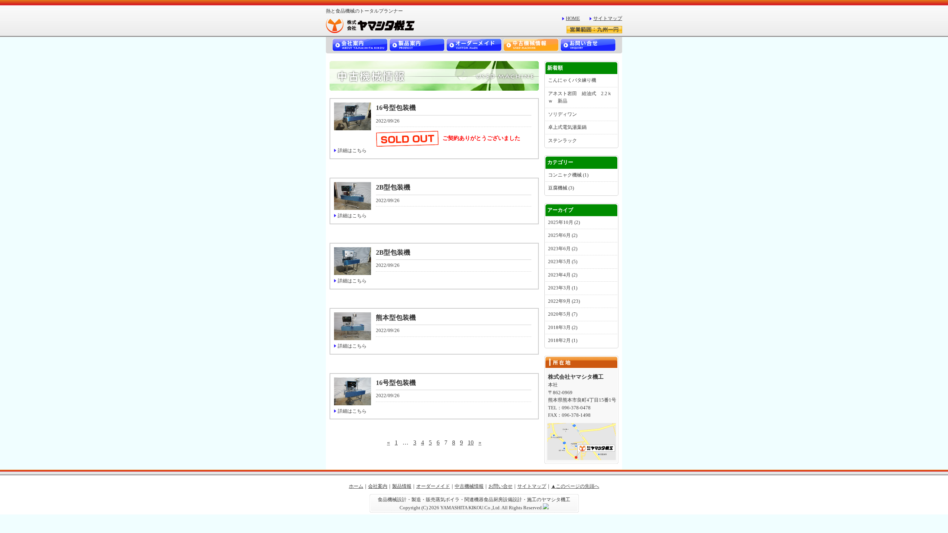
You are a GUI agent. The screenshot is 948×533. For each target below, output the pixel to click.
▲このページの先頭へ (575, 486)
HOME (573, 18)
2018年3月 (562, 327)
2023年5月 (562, 261)
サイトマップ (607, 18)
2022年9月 (564, 301)
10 (471, 442)
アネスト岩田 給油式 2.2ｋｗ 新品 (580, 97)
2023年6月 (562, 248)
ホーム (356, 486)
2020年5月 (562, 314)
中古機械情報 (469, 486)
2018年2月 (562, 340)
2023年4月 (562, 275)
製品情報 (401, 486)
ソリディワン (562, 114)
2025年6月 (562, 235)
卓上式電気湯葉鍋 (567, 127)
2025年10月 (564, 222)
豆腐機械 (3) (561, 188)
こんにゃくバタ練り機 (572, 80)
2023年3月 (562, 288)
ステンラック (562, 140)
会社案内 (377, 486)
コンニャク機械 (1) (568, 175)
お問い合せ (500, 486)
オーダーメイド (433, 486)
